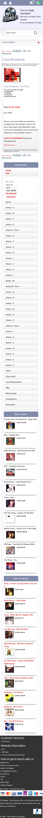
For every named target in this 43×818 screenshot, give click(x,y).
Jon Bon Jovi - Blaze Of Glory (16, 629)
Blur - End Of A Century (13, 721)
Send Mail (5, 741)
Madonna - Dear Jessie (13, 707)
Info (3, 749)
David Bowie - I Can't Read (15, 600)
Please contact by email (9, 765)
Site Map (5, 752)
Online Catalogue (7, 51)
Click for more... (10, 145)
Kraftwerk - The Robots (13, 692)
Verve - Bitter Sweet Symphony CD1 (18, 678)
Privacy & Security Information (13, 755)
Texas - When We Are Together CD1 (18, 615)
